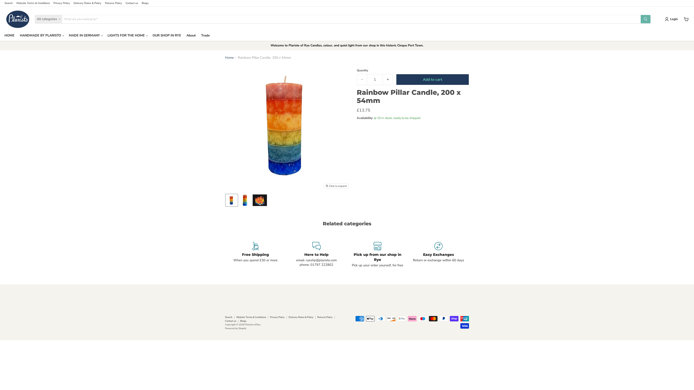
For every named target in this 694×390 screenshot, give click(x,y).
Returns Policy (113, 3)
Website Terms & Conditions (33, 3)
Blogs (145, 3)
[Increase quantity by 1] (388, 79)
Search (9, 3)
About (191, 35)
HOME (9, 35)
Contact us (132, 3)
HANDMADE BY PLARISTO (41, 35)
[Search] (645, 19)
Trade (205, 35)
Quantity (362, 70)
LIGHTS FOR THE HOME (127, 35)
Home (229, 58)
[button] (672, 19)
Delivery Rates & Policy (87, 3)
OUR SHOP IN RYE (167, 35)
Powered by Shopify (235, 328)
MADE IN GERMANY (85, 35)
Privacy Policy (61, 3)
